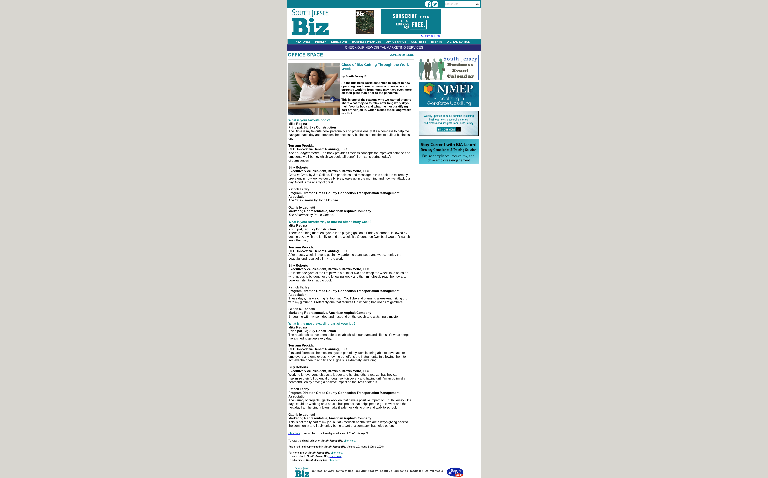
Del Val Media (434, 470)
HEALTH (320, 41)
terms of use (344, 470)
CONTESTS (418, 41)
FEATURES (303, 41)
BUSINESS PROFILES (366, 41)
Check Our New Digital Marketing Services (384, 47)
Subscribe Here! (431, 35)
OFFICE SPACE (396, 41)
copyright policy (366, 470)
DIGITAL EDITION (459, 41)
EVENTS (436, 41)
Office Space (305, 54)
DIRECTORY (339, 41)
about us (386, 470)
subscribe (401, 470)
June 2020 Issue (402, 54)
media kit (416, 470)
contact (316, 470)
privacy (329, 470)
